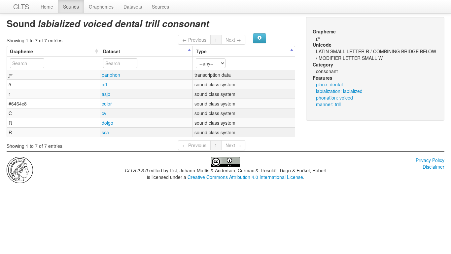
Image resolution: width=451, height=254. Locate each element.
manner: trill (328, 104)
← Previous (194, 39)
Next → (233, 39)
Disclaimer (433, 166)
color (107, 103)
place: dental (329, 84)
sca (105, 132)
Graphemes (101, 6)
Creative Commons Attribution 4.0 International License (245, 177)
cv (104, 113)
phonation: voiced (334, 97)
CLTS (21, 6)
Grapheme (21, 51)
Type (201, 51)
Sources (160, 6)
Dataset (111, 51)
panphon (111, 74)
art (104, 84)
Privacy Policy (430, 160)
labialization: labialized (339, 91)
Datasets (132, 6)
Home (47, 6)
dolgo (107, 122)
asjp (106, 94)
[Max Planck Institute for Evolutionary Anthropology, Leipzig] (20, 169)
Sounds (71, 6)
